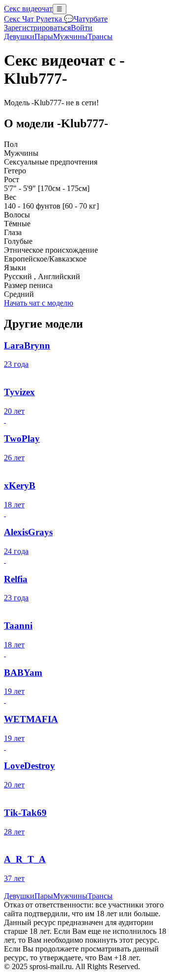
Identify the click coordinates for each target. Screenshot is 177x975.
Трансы (100, 36)
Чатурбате (91, 19)
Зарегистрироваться (37, 28)
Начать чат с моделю (38, 303)
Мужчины (70, 36)
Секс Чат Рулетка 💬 (39, 19)
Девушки (19, 36)
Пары (43, 36)
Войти (81, 28)
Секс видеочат (28, 8)
